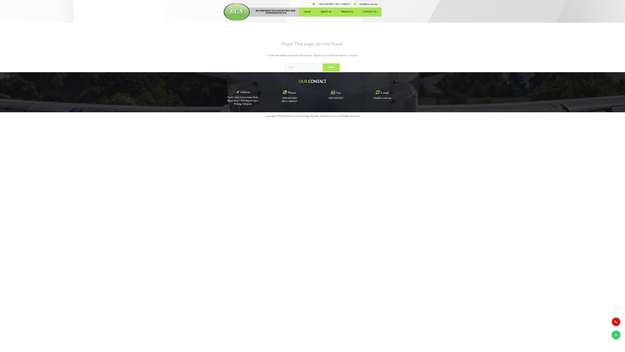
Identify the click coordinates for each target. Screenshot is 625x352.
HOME (307, 12)
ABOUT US (326, 12)
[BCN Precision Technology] (236, 12)
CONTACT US (369, 12)
